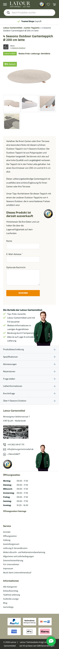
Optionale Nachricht (15, 267)
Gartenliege (8, 607)
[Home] (20, 4)
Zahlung (6, 540)
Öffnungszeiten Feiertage (14, 511)
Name (9, 241)
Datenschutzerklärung (13, 560)
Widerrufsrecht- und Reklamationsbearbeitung (24, 552)
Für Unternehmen (11, 564)
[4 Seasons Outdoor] (5, 46)
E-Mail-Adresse (14, 254)
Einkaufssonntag (10, 591)
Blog (5, 603)
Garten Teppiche (31, 28)
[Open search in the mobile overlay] (29, 12)
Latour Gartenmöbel (12, 28)
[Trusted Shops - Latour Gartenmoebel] (42, 4)
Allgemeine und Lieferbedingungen (18, 556)
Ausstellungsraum (11, 544)
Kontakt (7, 532)
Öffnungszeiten (10, 536)
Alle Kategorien (10, 587)
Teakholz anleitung (11, 595)
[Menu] (5, 4)
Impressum (8, 568)
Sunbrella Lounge (11, 599)
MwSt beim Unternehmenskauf (17, 572)
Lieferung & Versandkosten (15, 548)
